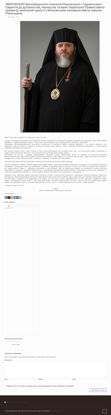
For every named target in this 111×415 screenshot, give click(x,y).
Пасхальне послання (13, 339)
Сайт (74, 379)
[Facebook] (97, 411)
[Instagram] (100, 411)
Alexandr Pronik (55, 411)
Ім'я (6, 379)
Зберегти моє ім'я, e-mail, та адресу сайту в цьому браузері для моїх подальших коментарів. (40, 386)
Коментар (8, 360)
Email (41, 379)
